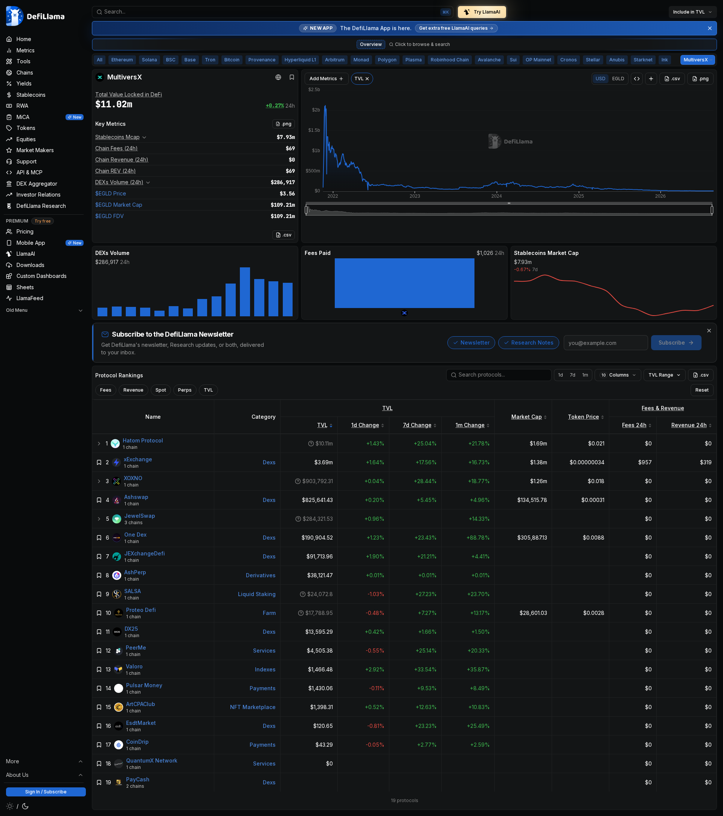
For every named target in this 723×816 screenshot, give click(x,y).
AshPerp (135, 572)
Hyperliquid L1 (300, 60)
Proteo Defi (141, 610)
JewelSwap (139, 515)
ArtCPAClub (140, 704)
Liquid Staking (257, 594)
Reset (702, 390)
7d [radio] (572, 375)
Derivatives (261, 575)
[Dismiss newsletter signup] (709, 330)
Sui (513, 60)
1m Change (470, 425)
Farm (269, 613)
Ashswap (136, 497)
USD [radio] (601, 78)
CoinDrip (137, 741)
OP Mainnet (538, 60)
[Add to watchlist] (99, 462)
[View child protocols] (99, 444)
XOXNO (133, 478)
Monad (361, 60)
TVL (387, 408)
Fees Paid (318, 253)
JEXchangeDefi (144, 553)
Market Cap (526, 416)
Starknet (643, 60)
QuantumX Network (151, 760)
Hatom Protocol (143, 440)
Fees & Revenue (663, 408)
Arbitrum (335, 60)
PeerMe (136, 647)
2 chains (135, 786)
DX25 (131, 628)
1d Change (365, 425)
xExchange (138, 459)
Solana (149, 60)
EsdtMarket (141, 723)
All (99, 60)
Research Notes (532, 342)
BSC (170, 60)
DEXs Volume (112, 253)
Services (264, 650)
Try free (42, 221)
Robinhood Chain (450, 60)
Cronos (568, 60)
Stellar (593, 60)
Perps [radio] (185, 390)
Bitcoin (231, 60)
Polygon (387, 60)
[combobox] (272, 12)
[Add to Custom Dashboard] (651, 79)
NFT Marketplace (253, 707)
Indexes (265, 669)
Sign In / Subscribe (46, 792)
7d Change (417, 425)
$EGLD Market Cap (118, 204)
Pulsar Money (144, 685)
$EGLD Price (110, 193)
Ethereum (122, 60)
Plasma (414, 60)
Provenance (262, 60)
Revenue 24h (689, 425)
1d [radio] (560, 375)
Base (190, 60)
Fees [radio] (105, 390)
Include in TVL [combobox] (689, 12)
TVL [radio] (208, 390)
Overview (371, 44)
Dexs (269, 462)
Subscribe (672, 342)
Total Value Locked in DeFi (128, 94)
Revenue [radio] (133, 390)
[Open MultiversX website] (278, 77)
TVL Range (660, 375)
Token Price (583, 416)
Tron (210, 60)
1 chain (130, 447)
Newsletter (475, 342)
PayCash (137, 779)
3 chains (133, 522)
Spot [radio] (161, 390)
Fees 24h (634, 425)
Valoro (134, 666)
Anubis (617, 60)
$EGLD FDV (109, 216)
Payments (263, 688)
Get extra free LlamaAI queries (453, 28)
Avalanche (489, 60)
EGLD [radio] (618, 78)
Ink (665, 60)
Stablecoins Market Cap (546, 253)
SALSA (132, 591)
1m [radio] (585, 375)
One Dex (135, 534)
